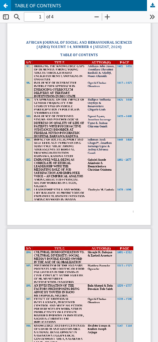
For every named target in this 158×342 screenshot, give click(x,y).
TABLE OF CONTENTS (38, 5)
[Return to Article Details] (5, 5)
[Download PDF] (152, 5)
